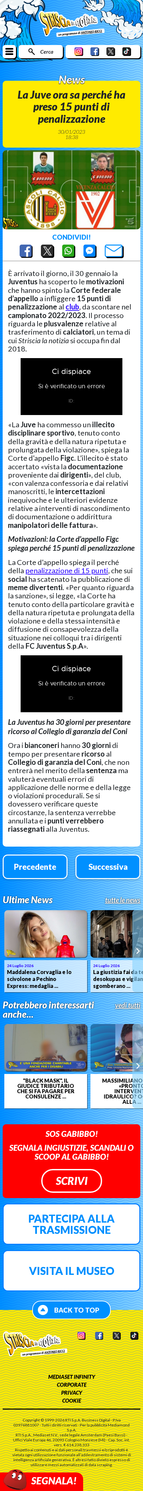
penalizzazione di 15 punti (66, 570)
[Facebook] (94, 51)
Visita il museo (71, 1270)
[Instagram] (78, 51)
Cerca (46, 51)
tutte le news (122, 900)
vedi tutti (127, 1005)
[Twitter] (110, 51)
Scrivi (71, 1180)
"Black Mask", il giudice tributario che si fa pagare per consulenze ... (45, 1088)
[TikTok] (126, 51)
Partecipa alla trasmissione (71, 1224)
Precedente (35, 866)
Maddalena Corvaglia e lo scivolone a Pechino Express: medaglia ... (39, 979)
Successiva (108, 866)
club (72, 306)
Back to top (76, 1310)
